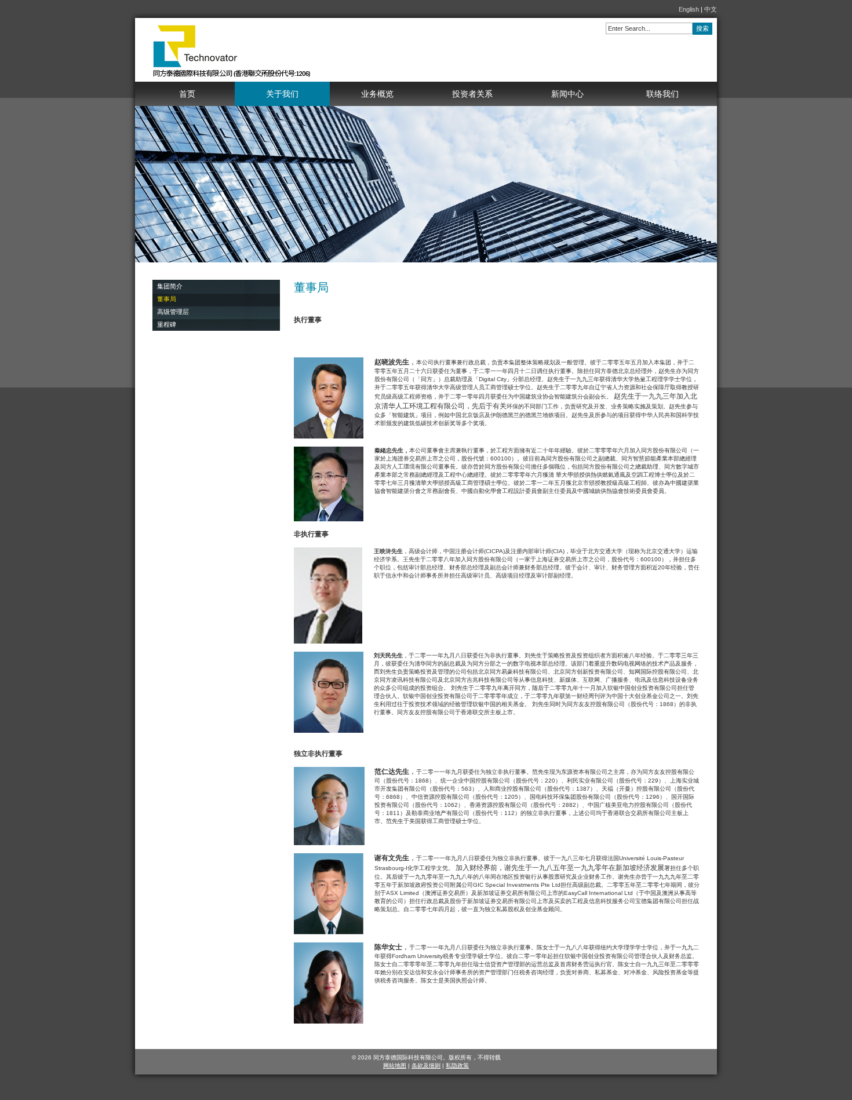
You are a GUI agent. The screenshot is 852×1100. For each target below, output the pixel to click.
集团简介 (170, 286)
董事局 (166, 298)
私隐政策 (457, 1065)
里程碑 (166, 324)
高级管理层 (173, 311)
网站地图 (394, 1065)
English (689, 9)
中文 (710, 9)
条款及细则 (426, 1065)
